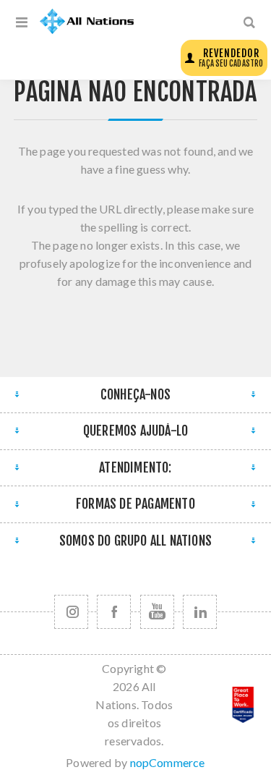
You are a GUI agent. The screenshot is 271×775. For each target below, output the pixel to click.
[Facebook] (114, 612)
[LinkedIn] (200, 612)
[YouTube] (157, 612)
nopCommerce (167, 762)
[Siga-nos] (71, 612)
